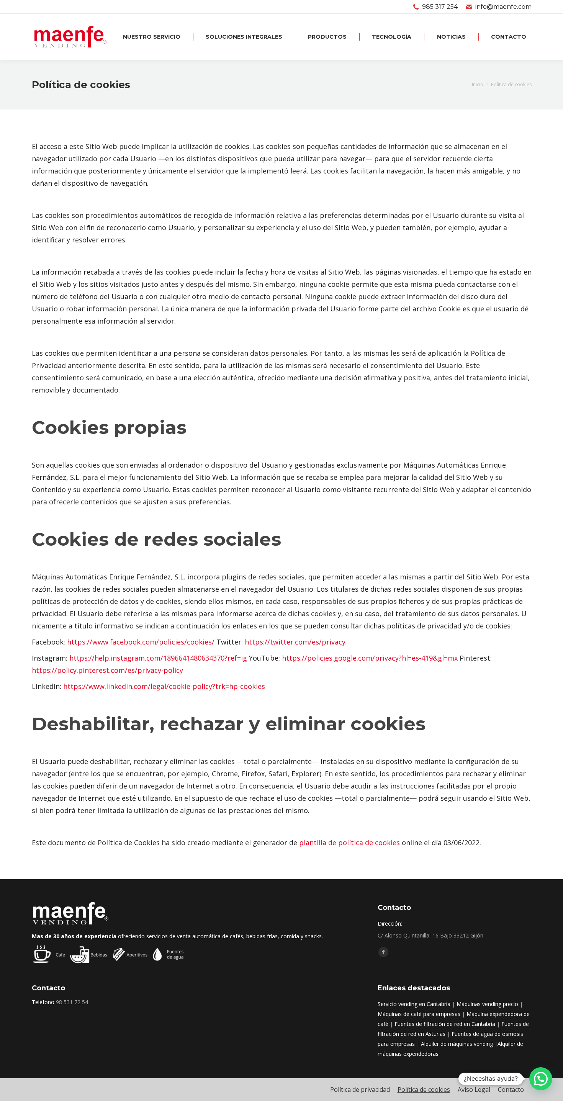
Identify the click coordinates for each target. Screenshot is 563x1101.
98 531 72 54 (72, 1002)
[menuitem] (152, 37)
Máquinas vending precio (487, 1004)
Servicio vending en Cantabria (414, 1004)
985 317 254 (440, 6)
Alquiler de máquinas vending (457, 1043)
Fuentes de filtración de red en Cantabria (444, 1023)
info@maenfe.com (503, 6)
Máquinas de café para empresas (419, 1014)
